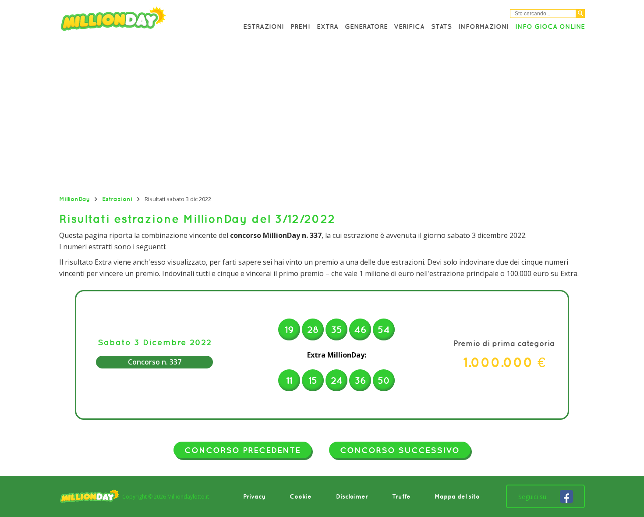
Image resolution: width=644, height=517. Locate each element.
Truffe (401, 496)
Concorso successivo (400, 450)
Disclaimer (352, 496)
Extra (327, 26)
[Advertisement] (322, 116)
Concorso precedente (242, 450)
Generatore (366, 26)
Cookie (300, 496)
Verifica (409, 26)
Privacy (254, 496)
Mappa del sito (457, 496)
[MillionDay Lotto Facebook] (566, 496)
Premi (300, 26)
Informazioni (483, 26)
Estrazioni (263, 26)
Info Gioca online (550, 26)
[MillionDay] (138, 20)
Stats (441, 26)
